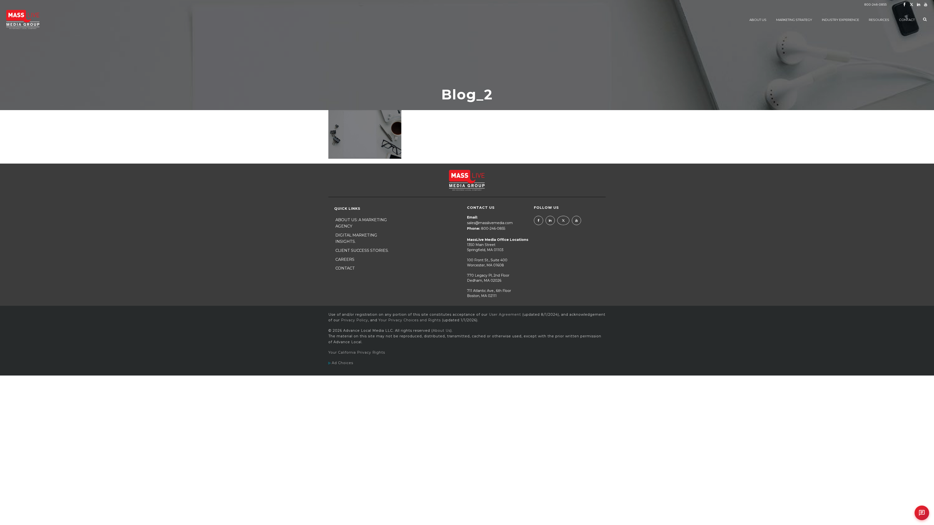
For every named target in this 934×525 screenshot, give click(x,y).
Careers (344, 259)
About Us (757, 20)
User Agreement (505, 314)
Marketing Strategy (794, 20)
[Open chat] (922, 513)
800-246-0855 (875, 4)
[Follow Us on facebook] (538, 220)
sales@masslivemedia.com (490, 223)
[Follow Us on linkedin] (550, 220)
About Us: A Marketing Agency (361, 223)
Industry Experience (840, 20)
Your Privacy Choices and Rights (409, 320)
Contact (907, 20)
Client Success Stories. (362, 250)
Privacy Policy (354, 320)
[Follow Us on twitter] (563, 220)
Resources (879, 20)
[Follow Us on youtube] (576, 220)
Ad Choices (342, 363)
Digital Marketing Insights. (356, 238)
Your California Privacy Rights (356, 352)
